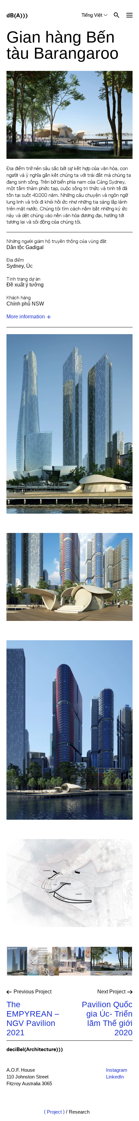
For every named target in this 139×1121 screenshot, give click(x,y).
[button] (129, 15)
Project (54, 1112)
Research (79, 1112)
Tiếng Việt (91, 15)
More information (25, 316)
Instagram (116, 1070)
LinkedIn (115, 1076)
